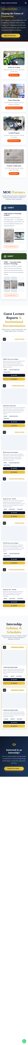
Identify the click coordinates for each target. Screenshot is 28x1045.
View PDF (15, 375)
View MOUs (15, 173)
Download (15, 379)
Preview (15, 349)
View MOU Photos (12, 246)
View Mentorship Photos (14, 108)
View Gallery (15, 75)
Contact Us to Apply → (14, 768)
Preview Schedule (15, 657)
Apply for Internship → (10, 35)
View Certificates (14, 140)
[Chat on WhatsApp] (24, 1041)
